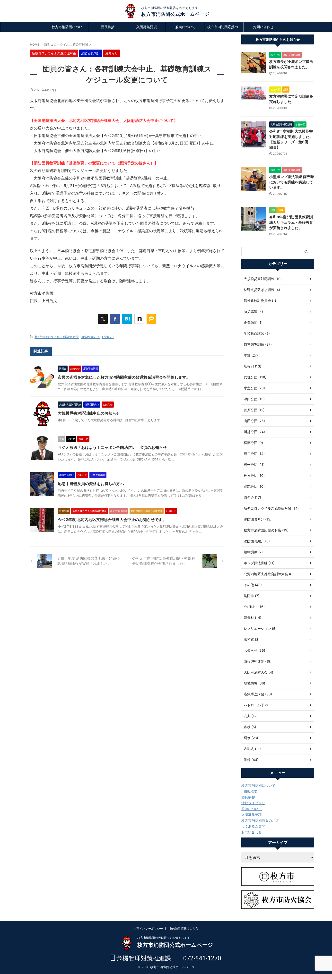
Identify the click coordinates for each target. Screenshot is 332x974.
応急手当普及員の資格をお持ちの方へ (91, 483)
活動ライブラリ (253, 803)
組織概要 (250, 791)
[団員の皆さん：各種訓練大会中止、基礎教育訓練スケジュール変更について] (127, 319)
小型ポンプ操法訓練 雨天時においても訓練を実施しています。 (291, 182)
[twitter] (103, 319)
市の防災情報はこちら (183, 928)
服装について (185, 27)
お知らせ (108, 337)
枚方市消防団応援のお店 (225, 27)
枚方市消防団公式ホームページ (175, 14)
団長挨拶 (107, 27)
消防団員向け (90, 337)
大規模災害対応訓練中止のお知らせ (89, 413)
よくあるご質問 (253, 826)
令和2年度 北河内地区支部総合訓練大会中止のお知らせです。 (112, 519)
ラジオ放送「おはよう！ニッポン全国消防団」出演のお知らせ (112, 447)
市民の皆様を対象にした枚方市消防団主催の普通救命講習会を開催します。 (124, 377)
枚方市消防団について (69, 27)
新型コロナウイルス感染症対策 (57, 337)
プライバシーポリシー (148, 928)
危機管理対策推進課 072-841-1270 (168, 958)
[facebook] (115, 319)
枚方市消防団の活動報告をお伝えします (163, 938)
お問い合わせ (263, 27)
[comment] (151, 319)
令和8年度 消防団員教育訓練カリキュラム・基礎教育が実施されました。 (291, 222)
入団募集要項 (146, 27)
